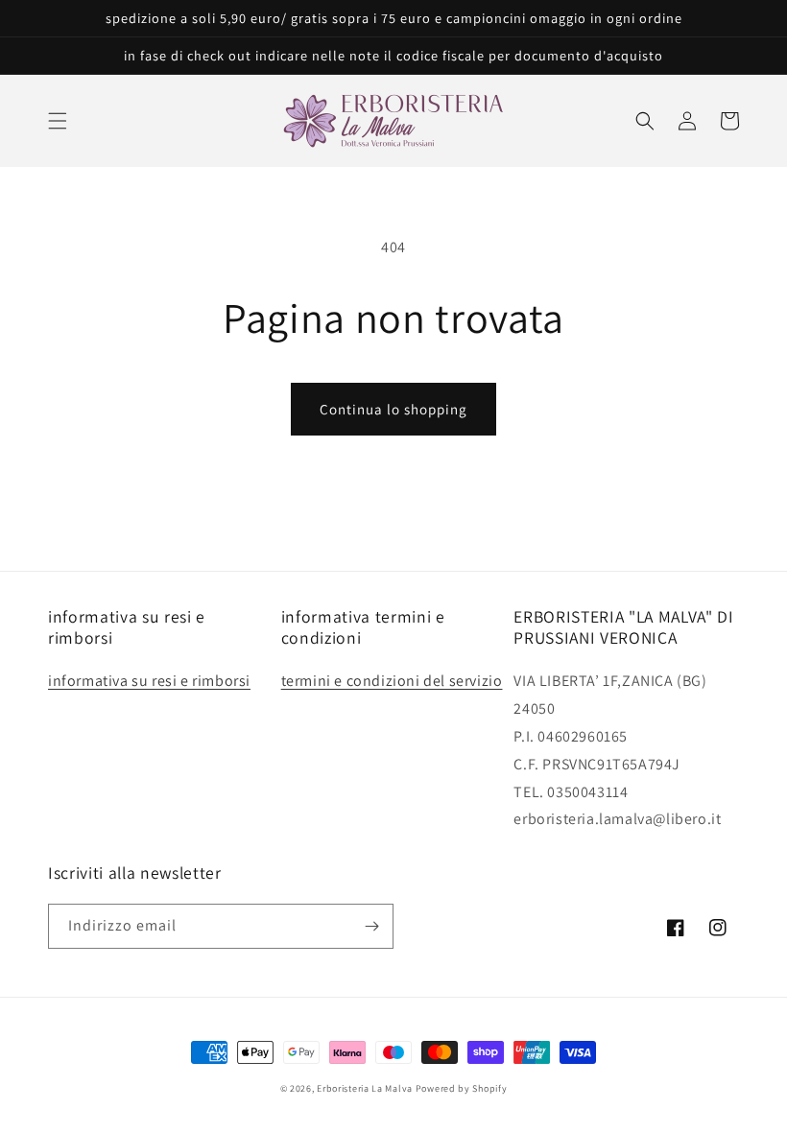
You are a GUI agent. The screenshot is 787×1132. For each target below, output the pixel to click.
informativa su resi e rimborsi (149, 681)
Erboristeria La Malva (365, 1088)
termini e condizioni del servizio (392, 681)
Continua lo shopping (393, 409)
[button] (57, 121)
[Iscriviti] (371, 926)
